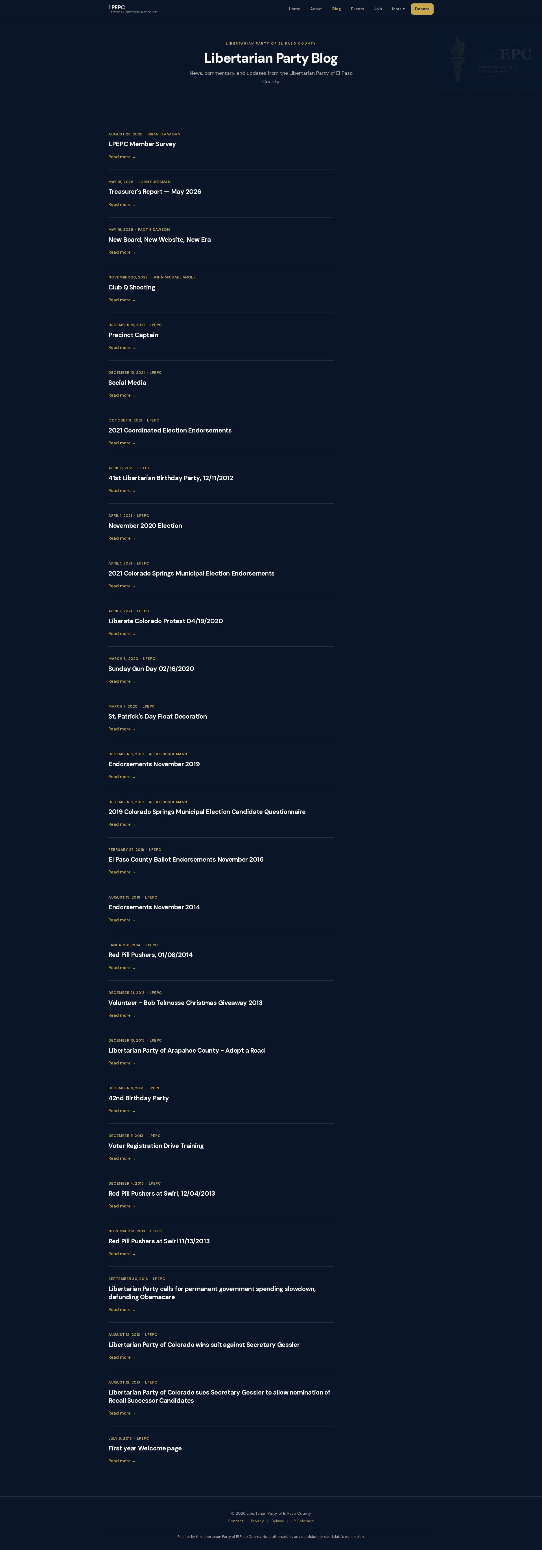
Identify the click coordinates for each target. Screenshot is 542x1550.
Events (357, 8)
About (316, 8)
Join (378, 8)
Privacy (257, 1521)
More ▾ (398, 8)
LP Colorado (303, 1521)
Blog (336, 8)
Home (294, 8)
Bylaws (278, 1521)
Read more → (122, 156)
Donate (422, 8)
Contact (235, 1521)
